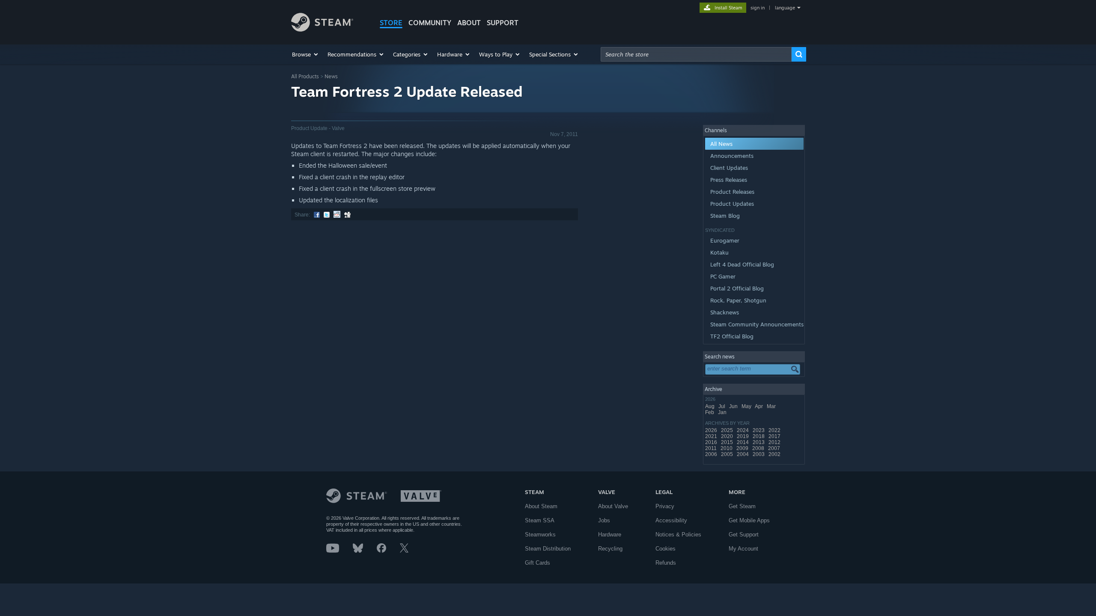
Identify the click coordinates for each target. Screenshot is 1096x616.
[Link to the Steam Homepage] (322, 29)
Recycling (610, 548)
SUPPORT (502, 22)
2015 (727, 442)
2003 (759, 454)
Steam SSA (539, 520)
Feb (710, 412)
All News (721, 143)
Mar (772, 406)
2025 (727, 430)
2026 (711, 430)
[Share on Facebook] (317, 215)
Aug (710, 406)
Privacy (664, 506)
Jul (722, 406)
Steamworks (540, 534)
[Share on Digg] (347, 215)
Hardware (609, 534)
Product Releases (732, 191)
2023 (759, 430)
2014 (743, 442)
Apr (759, 406)
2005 (727, 454)
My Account (743, 548)
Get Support (744, 534)
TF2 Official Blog (732, 336)
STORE (391, 22)
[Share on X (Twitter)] (327, 215)
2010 (727, 448)
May (747, 406)
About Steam (541, 506)
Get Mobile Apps (749, 520)
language (785, 8)
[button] (305, 54)
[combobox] (696, 54)
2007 (774, 448)
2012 (775, 442)
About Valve (613, 506)
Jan (723, 412)
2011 (711, 448)
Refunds (665, 563)
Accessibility (671, 520)
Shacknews (724, 312)
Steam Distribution (548, 548)
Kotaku (719, 252)
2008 (758, 448)
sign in (758, 8)
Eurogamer (724, 240)
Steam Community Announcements (757, 324)
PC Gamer (723, 276)
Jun (734, 406)
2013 (759, 442)
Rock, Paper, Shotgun (738, 300)
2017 (775, 436)
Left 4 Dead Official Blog (742, 264)
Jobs (604, 520)
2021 (711, 436)
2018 (759, 436)
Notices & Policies (678, 534)
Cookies (665, 548)
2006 (711, 454)
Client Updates (729, 167)
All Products (305, 76)
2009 (743, 448)
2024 (743, 430)
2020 (727, 436)
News (331, 76)
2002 (775, 454)
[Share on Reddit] (337, 215)
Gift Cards (537, 563)
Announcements (732, 155)
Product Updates (732, 203)
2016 (711, 442)
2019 (743, 436)
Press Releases (728, 179)
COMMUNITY (429, 22)
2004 (743, 454)
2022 (775, 430)
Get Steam (742, 506)
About (469, 22)
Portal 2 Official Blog (737, 288)
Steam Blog (725, 215)
